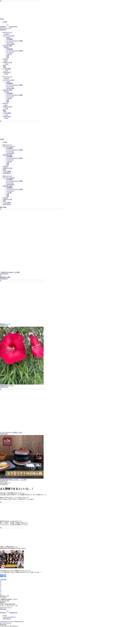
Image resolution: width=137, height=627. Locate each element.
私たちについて (7, 145)
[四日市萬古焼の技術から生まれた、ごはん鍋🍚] (22, 478)
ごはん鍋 (8, 54)
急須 (7, 57)
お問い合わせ (7, 173)
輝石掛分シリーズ (5, 324)
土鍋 (7, 55)
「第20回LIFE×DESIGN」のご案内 (10, 272)
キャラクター (10, 42)
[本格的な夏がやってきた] (22, 384)
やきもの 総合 (10, 44)
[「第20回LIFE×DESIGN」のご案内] (31, 209)
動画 (4, 169)
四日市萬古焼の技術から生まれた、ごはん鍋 (12, 479)
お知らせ (5, 166)
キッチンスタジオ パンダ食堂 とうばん (11, 432)
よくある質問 (7, 171)
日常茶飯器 (9, 39)
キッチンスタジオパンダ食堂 (14, 40)
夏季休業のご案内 (5, 277)
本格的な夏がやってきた (7, 385)
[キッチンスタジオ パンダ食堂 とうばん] (22, 389)
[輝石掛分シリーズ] (22, 281)
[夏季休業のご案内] (0, 275)
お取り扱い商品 (7, 155)
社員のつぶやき (7, 168)
